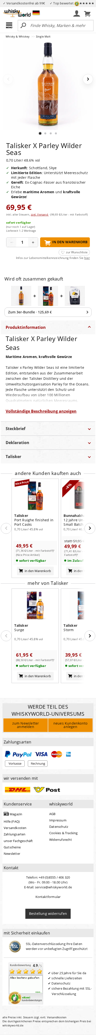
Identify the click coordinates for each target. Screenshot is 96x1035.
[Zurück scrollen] (6, 528)
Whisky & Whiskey (18, 36)
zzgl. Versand (40, 214)
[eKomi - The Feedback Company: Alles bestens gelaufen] (26, 983)
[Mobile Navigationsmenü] (10, 25)
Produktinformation (26, 327)
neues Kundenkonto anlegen (70, 725)
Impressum (57, 820)
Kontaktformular (48, 896)
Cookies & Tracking (63, 833)
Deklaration (17, 442)
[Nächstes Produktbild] (88, 79)
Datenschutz (58, 826)
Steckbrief (15, 428)
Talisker (13, 456)
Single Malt (43, 36)
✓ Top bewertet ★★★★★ (72, 3)
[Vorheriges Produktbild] (8, 79)
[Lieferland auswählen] (36, 12)
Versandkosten (15, 828)
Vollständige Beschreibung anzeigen (41, 411)
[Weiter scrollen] (89, 528)
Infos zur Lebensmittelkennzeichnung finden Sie (53, 258)
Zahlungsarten (15, 834)
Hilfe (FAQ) (12, 821)
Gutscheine (12, 847)
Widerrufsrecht (60, 839)
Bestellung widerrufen (48, 913)
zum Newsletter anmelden (25, 725)
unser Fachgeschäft (18, 841)
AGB (52, 814)
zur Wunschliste (77, 252)
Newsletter (12, 853)
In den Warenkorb (69, 242)
